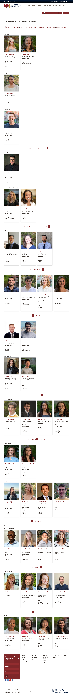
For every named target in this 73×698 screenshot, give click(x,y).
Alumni (33, 659)
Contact (23, 659)
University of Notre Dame (14, 689)
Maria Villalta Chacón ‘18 (61, 636)
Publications (45, 660)
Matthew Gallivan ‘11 (27, 419)
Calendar (55, 5)
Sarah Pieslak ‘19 (26, 548)
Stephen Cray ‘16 (9, 340)
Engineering (34, 27)
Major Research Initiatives (45, 658)
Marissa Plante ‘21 (9, 376)
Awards (23, 663)
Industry (52, 13)
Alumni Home (66, 13)
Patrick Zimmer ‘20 (9, 130)
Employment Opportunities (24, 666)
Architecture (10, 27)
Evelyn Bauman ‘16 (9, 54)
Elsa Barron (8, 591)
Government (42, 27)
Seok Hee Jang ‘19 (42, 419)
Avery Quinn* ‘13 (42, 548)
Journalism (53, 27)
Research (40, 5)
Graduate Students (46, 664)
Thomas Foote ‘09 (9, 419)
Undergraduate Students (45, 667)
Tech (10, 28)
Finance (38, 27)
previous (29, 148)
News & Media (62, 5)
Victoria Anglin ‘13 (26, 501)
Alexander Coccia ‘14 (60, 591)
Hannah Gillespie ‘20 (43, 294)
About (28, 5)
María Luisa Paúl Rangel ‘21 (28, 464)
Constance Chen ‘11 (10, 93)
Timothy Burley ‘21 (9, 636)
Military (59, 27)
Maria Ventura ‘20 (59, 548)
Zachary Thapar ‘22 (26, 376)
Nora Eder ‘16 (25, 636)
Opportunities (47, 5)
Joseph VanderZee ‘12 (43, 251)
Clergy (18, 27)
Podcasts (65, 661)
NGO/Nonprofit (63, 27)
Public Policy (6, 28)
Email (6, 671)
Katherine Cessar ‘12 (43, 591)
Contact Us (18, 692)
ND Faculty (55, 657)
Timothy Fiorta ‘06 (59, 501)
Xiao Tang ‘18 (25, 208)
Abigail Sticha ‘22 (9, 208)
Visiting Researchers (56, 659)
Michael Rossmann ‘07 (10, 173)
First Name (7, 661)
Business (14, 27)
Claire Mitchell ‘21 (59, 419)
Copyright (6, 689)
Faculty (44, 662)
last (40, 315)
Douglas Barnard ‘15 (43, 501)
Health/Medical (48, 27)
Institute (23, 657)
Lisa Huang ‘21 (41, 636)
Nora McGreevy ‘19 (9, 464)
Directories (34, 657)
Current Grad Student (23, 27)
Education (30, 27)
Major (57, 13)
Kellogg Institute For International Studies (11, 691)
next (37, 315)
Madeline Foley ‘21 (26, 54)
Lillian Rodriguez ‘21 (60, 294)
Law (56, 27)
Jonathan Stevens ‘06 (10, 251)
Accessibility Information (8, 693)
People (33, 5)
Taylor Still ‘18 (25, 251)
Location (47, 13)
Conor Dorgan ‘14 (26, 340)
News (65, 659)
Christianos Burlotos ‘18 (11, 294)
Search (67, 6)
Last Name (7, 666)
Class (61, 13)
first (26, 148)
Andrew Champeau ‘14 (27, 294)
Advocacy (5, 27)
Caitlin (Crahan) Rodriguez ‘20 (9, 502)
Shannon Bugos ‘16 (26, 591)
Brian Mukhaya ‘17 (9, 548)
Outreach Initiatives (25, 661)
